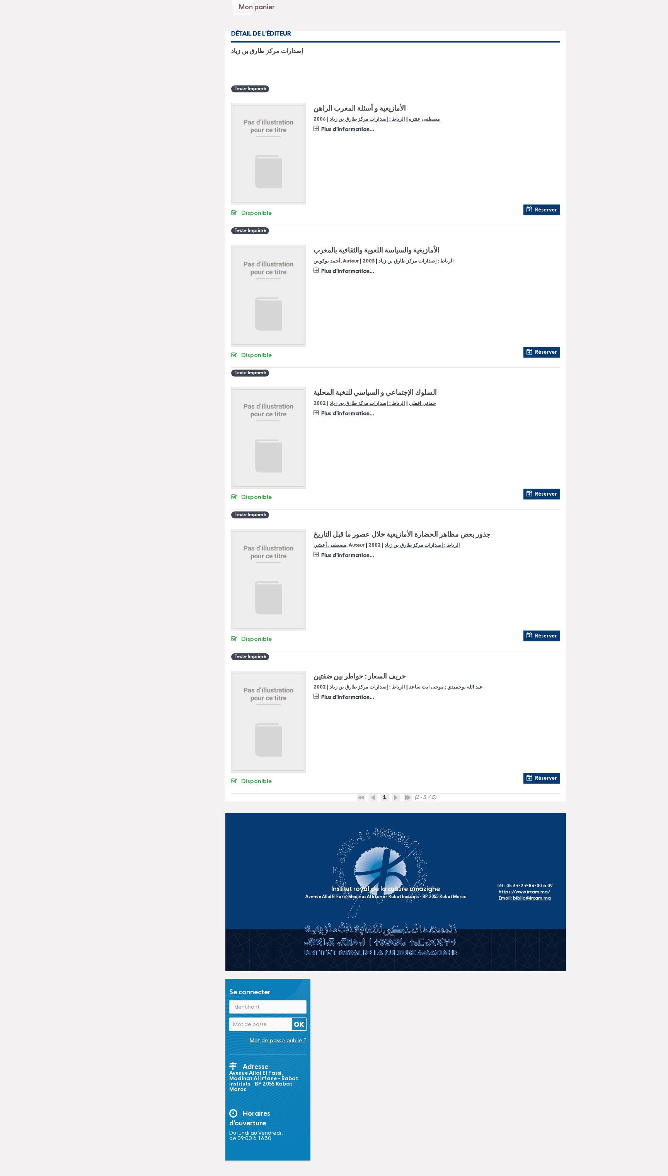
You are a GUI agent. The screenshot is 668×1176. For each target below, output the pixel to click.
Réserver (546, 210)
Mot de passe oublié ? (278, 1040)
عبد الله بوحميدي (465, 687)
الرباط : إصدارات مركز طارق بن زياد (367, 119)
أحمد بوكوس (327, 261)
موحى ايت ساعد (426, 687)
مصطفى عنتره (424, 119)
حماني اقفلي (422, 403)
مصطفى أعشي (330, 545)
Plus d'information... (347, 129)
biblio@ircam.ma (532, 898)
